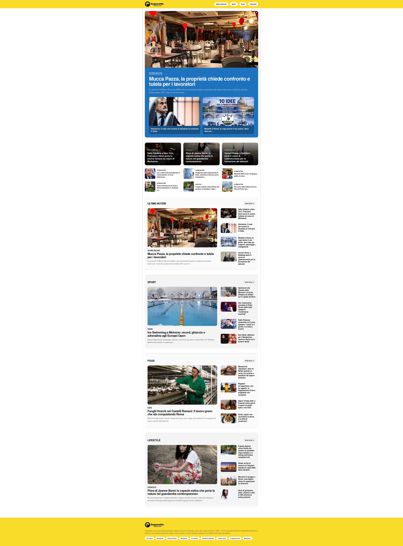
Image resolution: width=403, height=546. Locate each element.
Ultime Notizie (221, 4)
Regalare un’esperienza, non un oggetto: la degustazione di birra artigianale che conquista (246, 389)
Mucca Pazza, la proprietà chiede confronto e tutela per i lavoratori (199, 81)
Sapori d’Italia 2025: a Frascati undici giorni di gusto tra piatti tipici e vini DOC (246, 404)
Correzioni (194, 538)
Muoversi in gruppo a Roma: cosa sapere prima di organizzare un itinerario (246, 480)
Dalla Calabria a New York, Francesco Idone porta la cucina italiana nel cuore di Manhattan (246, 213)
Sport (234, 4)
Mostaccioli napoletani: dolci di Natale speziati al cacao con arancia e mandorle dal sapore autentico (246, 372)
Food (243, 4)
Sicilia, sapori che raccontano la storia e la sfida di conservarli (246, 417)
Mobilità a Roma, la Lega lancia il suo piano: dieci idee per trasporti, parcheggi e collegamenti (246, 242)
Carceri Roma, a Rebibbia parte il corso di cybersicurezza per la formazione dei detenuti (246, 258)
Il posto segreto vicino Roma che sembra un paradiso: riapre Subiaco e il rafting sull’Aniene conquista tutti (246, 451)
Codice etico (222, 538)
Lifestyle (253, 4)
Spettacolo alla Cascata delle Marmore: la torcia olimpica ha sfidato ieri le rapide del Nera (246, 292)
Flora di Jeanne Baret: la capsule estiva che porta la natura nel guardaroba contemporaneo (181, 492)
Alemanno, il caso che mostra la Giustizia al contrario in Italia (246, 227)
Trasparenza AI (235, 538)
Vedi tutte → (249, 204)
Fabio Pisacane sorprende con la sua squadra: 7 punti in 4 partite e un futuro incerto (246, 324)
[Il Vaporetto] (154, 4)
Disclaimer (183, 538)
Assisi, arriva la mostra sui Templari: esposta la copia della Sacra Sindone (246, 466)
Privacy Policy (171, 538)
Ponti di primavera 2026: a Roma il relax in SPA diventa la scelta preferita (246, 493)
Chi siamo (149, 538)
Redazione (160, 538)
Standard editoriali (208, 538)
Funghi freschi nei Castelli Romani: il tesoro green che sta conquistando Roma (180, 412)
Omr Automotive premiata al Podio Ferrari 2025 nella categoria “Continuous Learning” (245, 308)
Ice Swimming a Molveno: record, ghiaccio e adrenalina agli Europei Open (176, 334)
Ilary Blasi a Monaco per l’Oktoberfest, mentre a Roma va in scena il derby (246, 338)
